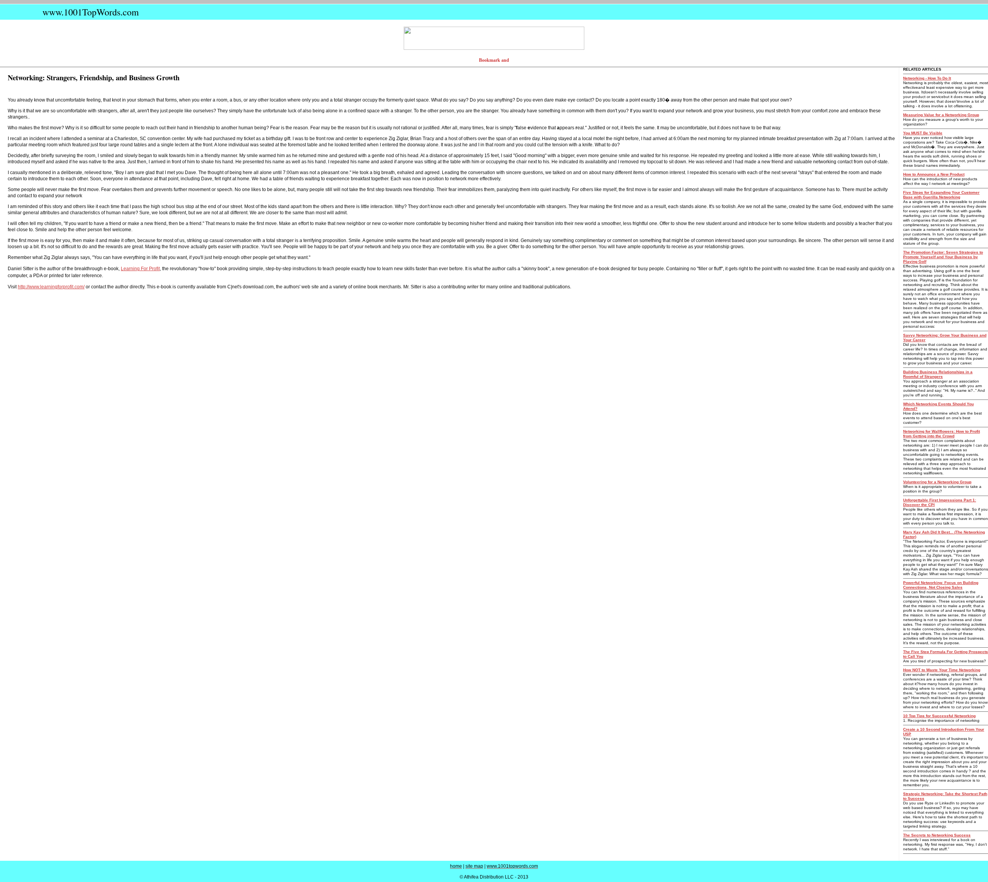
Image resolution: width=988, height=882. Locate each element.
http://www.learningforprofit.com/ (51, 286)
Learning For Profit (140, 268)
